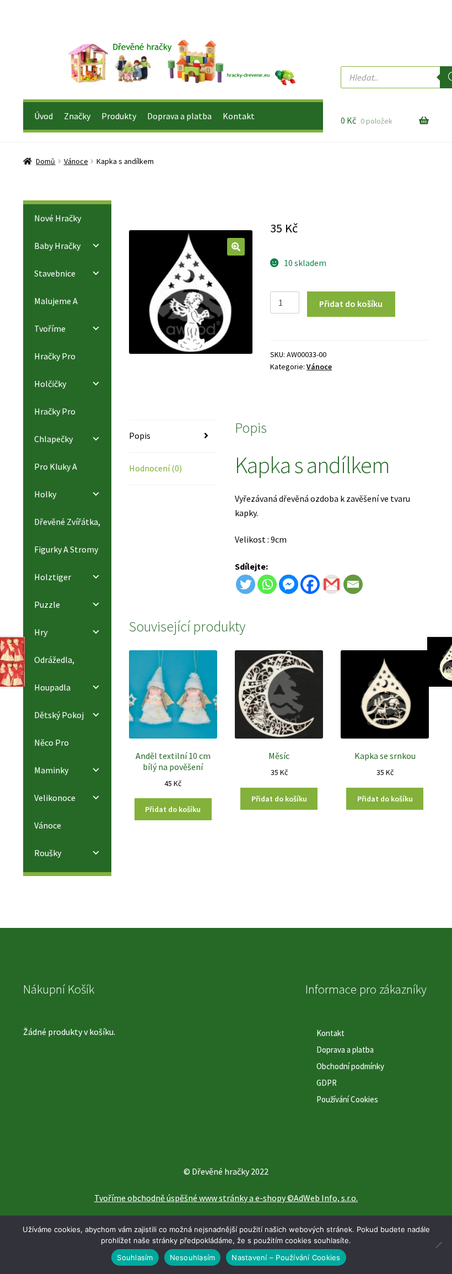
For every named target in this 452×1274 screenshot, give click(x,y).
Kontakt (239, 115)
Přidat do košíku (351, 303)
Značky (77, 115)
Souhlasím (135, 1257)
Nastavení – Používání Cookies (286, 1257)
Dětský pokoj (59, 714)
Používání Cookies (347, 1099)
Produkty (118, 115)
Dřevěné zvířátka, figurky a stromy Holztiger (67, 549)
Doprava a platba (179, 115)
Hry (40, 632)
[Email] (353, 584)
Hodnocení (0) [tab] (155, 468)
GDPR (326, 1082)
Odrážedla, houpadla (54, 673)
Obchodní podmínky (350, 1066)
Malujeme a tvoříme (56, 314)
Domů (45, 161)
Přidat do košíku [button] (173, 809)
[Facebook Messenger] (288, 584)
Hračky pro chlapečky (55, 425)
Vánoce (76, 161)
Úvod (43, 115)
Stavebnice (55, 273)
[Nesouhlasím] (438, 1244)
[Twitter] (245, 584)
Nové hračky (57, 218)
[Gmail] (331, 584)
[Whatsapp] (267, 584)
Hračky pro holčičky (55, 370)
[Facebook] (310, 584)
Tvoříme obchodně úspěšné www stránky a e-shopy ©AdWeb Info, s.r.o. (226, 1197)
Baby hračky (57, 245)
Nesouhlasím (193, 1257)
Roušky (47, 852)
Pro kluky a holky (55, 480)
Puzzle (47, 604)
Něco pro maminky (51, 756)
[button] (236, 247)
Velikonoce (55, 797)
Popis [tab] (139, 435)
